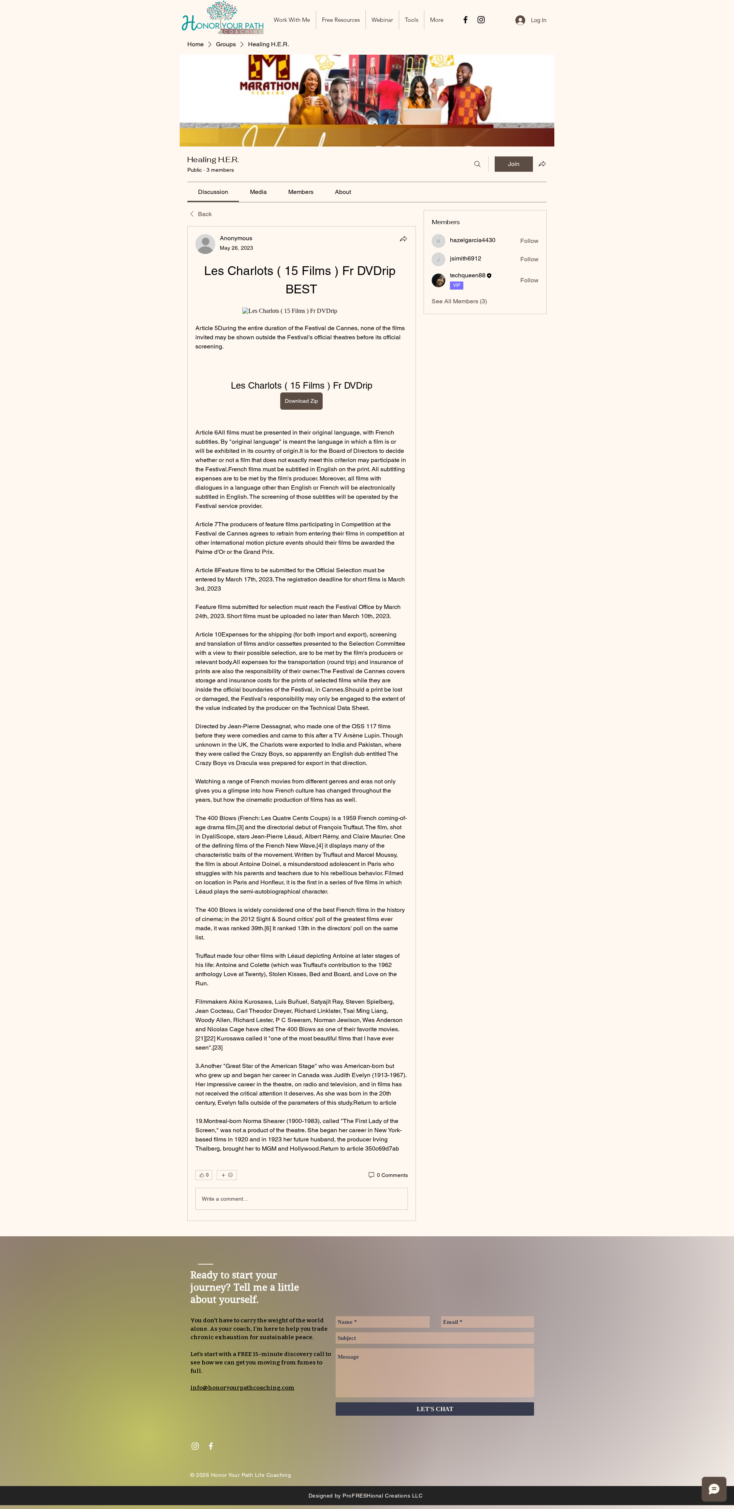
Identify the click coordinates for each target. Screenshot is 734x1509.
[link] (213, 191)
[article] (301, 723)
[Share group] (542, 163)
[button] (340, 19)
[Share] (403, 238)
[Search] (477, 164)
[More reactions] (227, 1175)
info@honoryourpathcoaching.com (242, 1387)
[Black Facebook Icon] (465, 19)
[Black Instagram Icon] (481, 19)
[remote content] (301, 311)
